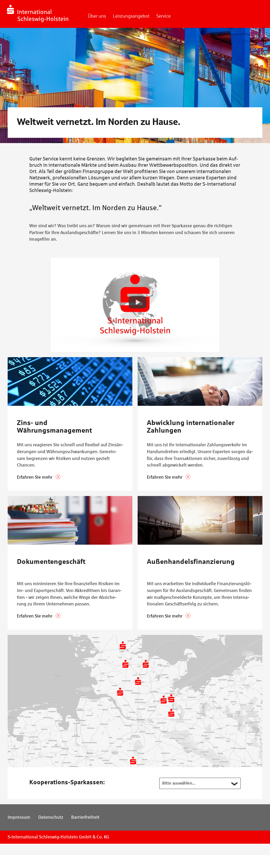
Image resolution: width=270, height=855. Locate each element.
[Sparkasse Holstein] (164, 699)
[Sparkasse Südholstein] (138, 681)
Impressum (19, 817)
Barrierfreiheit (85, 817)
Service (163, 16)
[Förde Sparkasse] (146, 663)
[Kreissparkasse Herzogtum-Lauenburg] (171, 713)
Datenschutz (50, 817)
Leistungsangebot (131, 16)
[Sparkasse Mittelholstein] (125, 663)
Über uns (97, 16)
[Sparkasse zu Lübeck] (171, 698)
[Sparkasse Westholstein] (120, 691)
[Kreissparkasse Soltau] (133, 760)
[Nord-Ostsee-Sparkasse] (123, 645)
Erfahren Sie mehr (35, 477)
